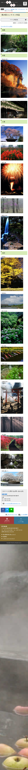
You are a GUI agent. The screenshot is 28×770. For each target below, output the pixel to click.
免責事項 (5, 536)
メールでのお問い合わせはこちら (13, 503)
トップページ (7, 9)
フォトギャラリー (21, 9)
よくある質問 (24, 514)
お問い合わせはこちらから (7, 531)
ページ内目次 (14, 19)
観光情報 (12, 9)
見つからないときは (12, 514)
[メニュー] (25, 4)
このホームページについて (9, 538)
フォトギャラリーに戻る (6, 26)
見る (16, 9)
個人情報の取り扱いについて (9, 534)
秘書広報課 (4, 494)
